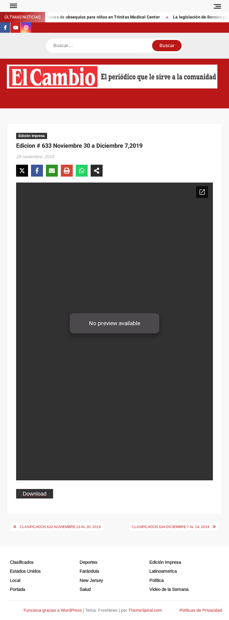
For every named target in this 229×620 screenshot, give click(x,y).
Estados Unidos (25, 571)
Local (15, 580)
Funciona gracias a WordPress (53, 610)
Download (35, 494)
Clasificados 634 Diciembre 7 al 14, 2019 (170, 527)
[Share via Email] (52, 171)
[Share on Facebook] (37, 171)
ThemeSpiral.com (145, 610)
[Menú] (13, 6)
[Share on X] (22, 171)
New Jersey (91, 580)
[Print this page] (67, 171)
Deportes (89, 562)
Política (156, 580)
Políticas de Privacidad (201, 610)
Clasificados (22, 562)
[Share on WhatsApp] (82, 171)
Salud (85, 589)
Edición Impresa (31, 136)
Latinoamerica (163, 571)
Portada (17, 589)
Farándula (89, 571)
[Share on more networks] (97, 171)
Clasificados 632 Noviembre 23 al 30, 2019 (60, 527)
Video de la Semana (168, 589)
